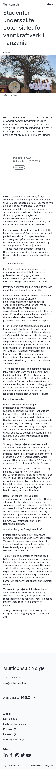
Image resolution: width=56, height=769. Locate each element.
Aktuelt (8, 52)
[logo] (11, 4)
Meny (50, 4)
